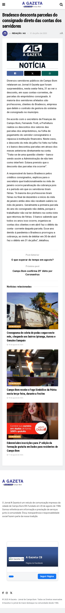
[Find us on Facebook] (3, 593)
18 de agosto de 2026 (15, 345)
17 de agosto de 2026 (15, 455)
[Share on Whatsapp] (50, 73)
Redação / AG (19, 33)
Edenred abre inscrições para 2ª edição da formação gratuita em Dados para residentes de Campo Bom (32, 446)
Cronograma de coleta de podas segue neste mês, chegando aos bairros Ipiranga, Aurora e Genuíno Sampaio (31, 336)
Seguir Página (47, 576)
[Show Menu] (3, 4)
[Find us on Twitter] (11, 593)
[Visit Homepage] (32, 5)
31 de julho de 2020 (38, 33)
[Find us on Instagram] (7, 593)
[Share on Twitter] (32, 73)
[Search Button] (61, 4)
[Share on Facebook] (15, 73)
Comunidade (14, 326)
